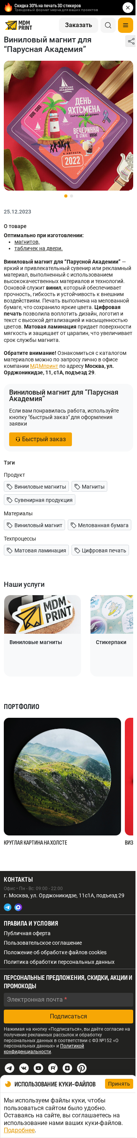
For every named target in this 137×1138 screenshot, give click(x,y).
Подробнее (19, 1130)
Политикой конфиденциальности (44, 1048)
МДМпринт (44, 366)
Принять (119, 1084)
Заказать (78, 25)
